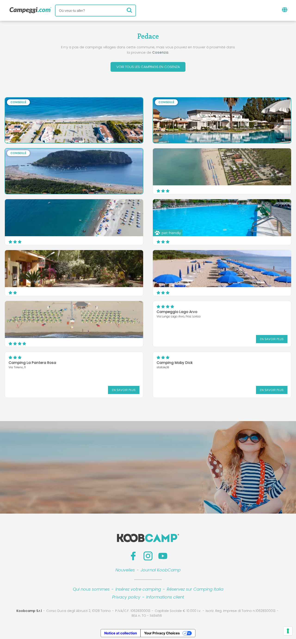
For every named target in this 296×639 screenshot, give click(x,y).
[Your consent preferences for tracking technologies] (288, 631)
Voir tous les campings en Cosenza (148, 66)
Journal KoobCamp (161, 570)
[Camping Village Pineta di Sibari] (222, 268)
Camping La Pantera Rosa (32, 362)
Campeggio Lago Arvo (177, 311)
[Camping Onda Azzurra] (222, 166)
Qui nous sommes (91, 589)
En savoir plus (272, 339)
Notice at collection (120, 633)
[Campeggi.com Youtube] (162, 556)
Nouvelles (125, 570)
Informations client (165, 597)
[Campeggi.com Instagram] (148, 556)
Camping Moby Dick (175, 362)
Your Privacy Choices (162, 633)
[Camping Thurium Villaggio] (74, 319)
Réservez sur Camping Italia (195, 589)
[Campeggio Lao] (74, 217)
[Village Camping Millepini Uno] (74, 268)
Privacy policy (126, 597)
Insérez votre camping (138, 589)
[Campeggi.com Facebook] (133, 556)
